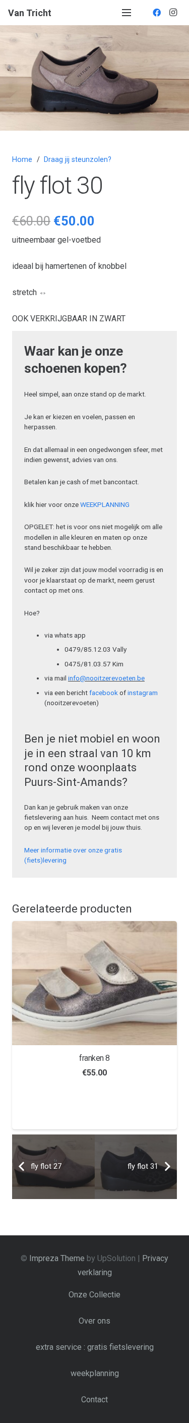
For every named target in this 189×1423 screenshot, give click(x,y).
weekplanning (95, 1373)
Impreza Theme (57, 1258)
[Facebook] (157, 13)
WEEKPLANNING (105, 504)
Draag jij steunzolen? (77, 159)
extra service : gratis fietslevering (95, 1347)
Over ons (94, 1321)
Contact (94, 1399)
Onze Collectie (94, 1294)
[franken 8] (94, 983)
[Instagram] (173, 13)
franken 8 (94, 1058)
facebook (103, 693)
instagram (143, 693)
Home (22, 159)
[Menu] (126, 12)
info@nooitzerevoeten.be (106, 678)
